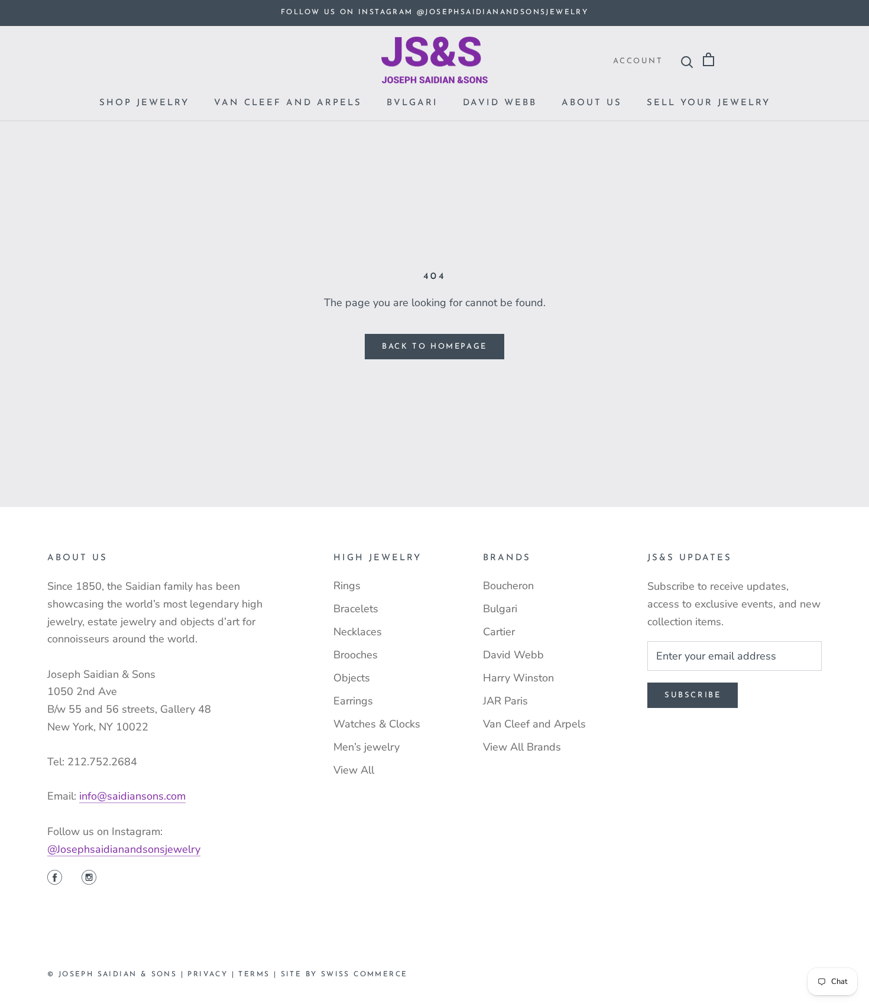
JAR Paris (505, 701)
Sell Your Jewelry (708, 103)
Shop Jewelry (144, 103)
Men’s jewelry (366, 747)
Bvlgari (412, 103)
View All (353, 770)
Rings (347, 586)
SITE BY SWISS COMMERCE (344, 974)
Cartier (499, 632)
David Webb (500, 103)
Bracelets (355, 609)
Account (638, 61)
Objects (351, 678)
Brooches (355, 655)
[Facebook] (54, 879)
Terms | (259, 974)
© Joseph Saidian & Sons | (117, 974)
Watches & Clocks (376, 724)
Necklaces (357, 632)
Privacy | (212, 974)
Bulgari (500, 609)
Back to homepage (434, 346)
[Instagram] (89, 879)
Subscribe (692, 695)
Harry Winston (518, 678)
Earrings (353, 701)
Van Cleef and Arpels (288, 103)
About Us (592, 103)
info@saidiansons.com (132, 796)
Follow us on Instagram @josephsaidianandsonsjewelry (434, 12)
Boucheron (508, 586)
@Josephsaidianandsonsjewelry (123, 849)
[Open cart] (708, 60)
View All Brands (522, 747)
